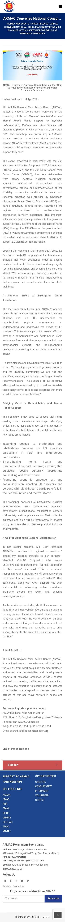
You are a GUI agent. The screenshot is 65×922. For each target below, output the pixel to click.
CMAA (6, 808)
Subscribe (53, 898)
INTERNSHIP (42, 790)
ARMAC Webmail (12, 869)
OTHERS (40, 800)
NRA (5, 803)
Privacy (7, 886)
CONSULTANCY (43, 786)
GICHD (6, 813)
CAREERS (40, 781)
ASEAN (7, 794)
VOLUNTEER (42, 795)
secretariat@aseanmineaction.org (29, 730)
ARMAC (50, 891)
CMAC (6, 799)
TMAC (6, 826)
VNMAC (7, 831)
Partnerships (13, 781)
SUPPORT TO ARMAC (16, 776)
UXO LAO (8, 822)
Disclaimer (19, 886)
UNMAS (7, 817)
